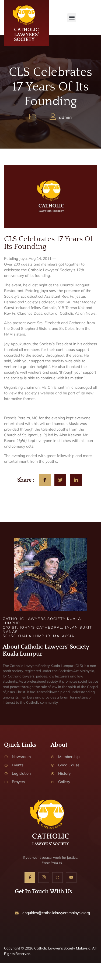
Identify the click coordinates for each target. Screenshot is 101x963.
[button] (71, 17)
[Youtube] (71, 877)
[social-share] (45, 480)
